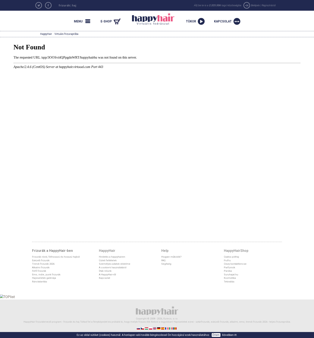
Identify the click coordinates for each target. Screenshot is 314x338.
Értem (216, 335)
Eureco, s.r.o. (170, 318)
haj (74, 5)
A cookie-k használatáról (112, 267)
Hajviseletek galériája (44, 278)
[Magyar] (147, 328)
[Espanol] (163, 328)
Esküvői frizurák (41, 260)
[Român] (175, 328)
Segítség (166, 264)
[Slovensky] (139, 328)
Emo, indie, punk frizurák (46, 274)
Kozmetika (230, 278)
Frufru (227, 260)
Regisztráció (268, 5)
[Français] (167, 328)
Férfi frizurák (39, 271)
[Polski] (151, 328)
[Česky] (143, 328)
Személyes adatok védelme (114, 264)
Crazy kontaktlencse (235, 264)
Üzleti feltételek (108, 260)
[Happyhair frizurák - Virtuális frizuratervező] (157, 310)
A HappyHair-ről (107, 274)
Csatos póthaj (231, 256)
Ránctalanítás (39, 281)
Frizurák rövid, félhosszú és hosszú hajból (56, 256)
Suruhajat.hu (231, 274)
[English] (155, 328)
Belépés (255, 5)
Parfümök (229, 267)
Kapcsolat (104, 278)
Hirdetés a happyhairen (112, 256)
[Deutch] (159, 328)
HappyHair (46, 33)
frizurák (64, 5)
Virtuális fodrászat (151, 19)
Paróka (228, 271)
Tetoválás (229, 281)
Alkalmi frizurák (41, 267)
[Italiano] (171, 328)
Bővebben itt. (229, 335)
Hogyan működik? (171, 256)
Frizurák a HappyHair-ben (52, 251)
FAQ (163, 260)
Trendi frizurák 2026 (43, 264)
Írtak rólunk (105, 271)
